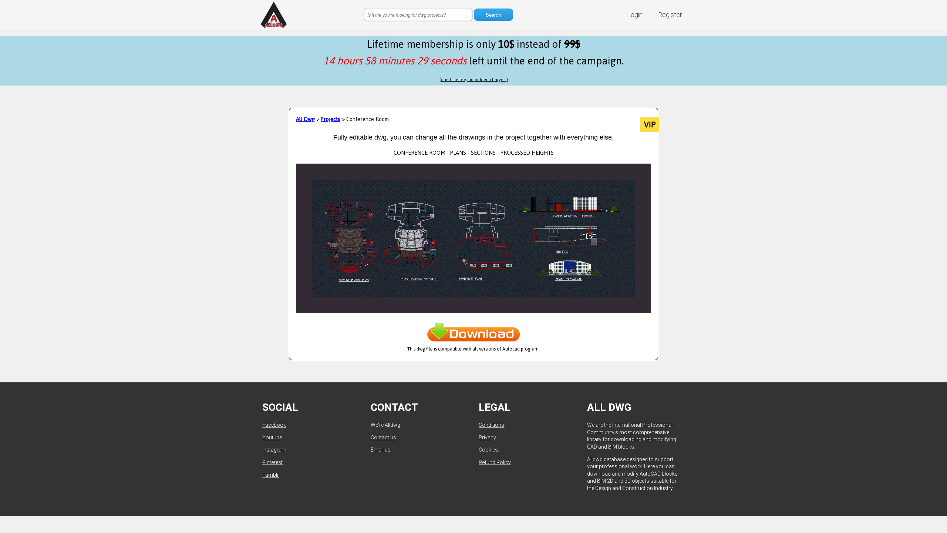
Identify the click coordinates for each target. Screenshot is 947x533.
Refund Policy (494, 462)
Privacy (487, 437)
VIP (650, 124)
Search (493, 14)
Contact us (383, 437)
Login (635, 15)
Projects (330, 119)
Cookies (488, 450)
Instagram (274, 450)
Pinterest (272, 462)
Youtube (272, 437)
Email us (381, 450)
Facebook (274, 425)
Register (670, 15)
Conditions (491, 425)
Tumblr (270, 475)
